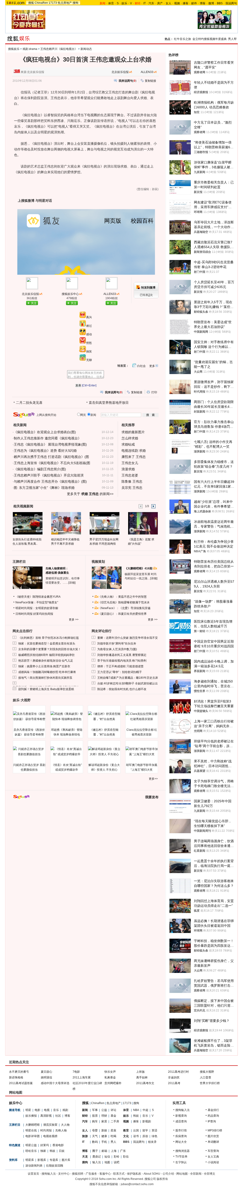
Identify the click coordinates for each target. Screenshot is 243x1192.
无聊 (89, 360)
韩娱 (52, 1151)
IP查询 (212, 1121)
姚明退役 (46, 1077)
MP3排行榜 (215, 1130)
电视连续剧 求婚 (134, 450)
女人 (168, 3)
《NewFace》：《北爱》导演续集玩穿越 (124, 608)
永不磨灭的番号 (19, 1071)
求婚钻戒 (128, 444)
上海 (114, 1151)
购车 (95, 1121)
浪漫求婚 (128, 469)
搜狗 (75, 3)
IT (144, 3)
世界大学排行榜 (210, 1083)
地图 (107, 1162)
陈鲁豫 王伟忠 (132, 481)
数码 (95, 1142)
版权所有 (162, 1179)
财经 (85, 1115)
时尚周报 (46, 1130)
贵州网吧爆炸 (113, 1083)
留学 (145, 1130)
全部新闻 (195, 1173)
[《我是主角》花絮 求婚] (143, 523)
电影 (37, 1110)
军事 (95, 1110)
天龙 (85, 1156)
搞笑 (89, 351)
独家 (43, 1151)
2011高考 (174, 1083)
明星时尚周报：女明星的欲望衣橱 (36, 608)
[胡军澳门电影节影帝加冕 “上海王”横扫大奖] (142, 751)
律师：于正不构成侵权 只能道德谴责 (120, 666)
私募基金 (110, 1077)
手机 (104, 1142)
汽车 (151, 3)
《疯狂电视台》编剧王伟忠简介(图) (40, 469)
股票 (95, 1115)
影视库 (41, 1160)
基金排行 (213, 1110)
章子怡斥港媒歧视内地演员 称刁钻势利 (121, 660)
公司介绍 (168, 1173)
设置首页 (33, 1173)
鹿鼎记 (96, 1156)
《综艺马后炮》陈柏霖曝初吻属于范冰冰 (124, 602)
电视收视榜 (50, 1136)
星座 (113, 1130)
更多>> (153, 778)
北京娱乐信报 (120, 72)
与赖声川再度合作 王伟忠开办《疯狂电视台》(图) (50, 481)
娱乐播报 (31, 1115)
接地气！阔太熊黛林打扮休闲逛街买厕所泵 (45, 677)
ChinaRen (41, 3)
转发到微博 (148, 287)
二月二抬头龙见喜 (29, 402)
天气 (95, 1136)
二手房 (115, 1121)
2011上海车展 (82, 1077)
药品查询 (213, 1115)
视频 (177, 3)
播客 (185, 3)
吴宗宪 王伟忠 (132, 488)
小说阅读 (213, 1162)
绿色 (154, 1136)
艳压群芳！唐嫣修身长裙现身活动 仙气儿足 (45, 660)
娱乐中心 (15, 1103)
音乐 (56, 1110)
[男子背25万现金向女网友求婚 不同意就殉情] (104, 523)
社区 (58, 1115)
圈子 (95, 1151)
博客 (203, 3)
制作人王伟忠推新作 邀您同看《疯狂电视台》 (47, 438)
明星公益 (31, 1145)
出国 (136, 1130)
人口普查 (205, 1077)
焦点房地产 (65, 3)
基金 (113, 1115)
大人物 (65, 1124)
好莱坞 (44, 1145)
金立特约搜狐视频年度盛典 (209, 39)
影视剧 (146, 1121)
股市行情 (181, 1130)
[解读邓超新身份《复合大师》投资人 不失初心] (104, 751)
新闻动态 (86, 49)
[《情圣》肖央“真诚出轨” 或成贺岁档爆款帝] (67, 751)
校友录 (152, 1142)
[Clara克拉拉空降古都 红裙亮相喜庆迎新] (142, 716)
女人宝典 (213, 1156)
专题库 (54, 1160)
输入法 (96, 1162)
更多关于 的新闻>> (90, 494)
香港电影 (58, 1145)
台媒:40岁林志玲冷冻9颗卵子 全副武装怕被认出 (127, 683)
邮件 (194, 3)
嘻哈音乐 (31, 1151)
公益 (104, 1110)
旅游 (85, 1136)
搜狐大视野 (207, 1071)
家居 (104, 1121)
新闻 (85, 1110)
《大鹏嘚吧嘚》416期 (139, 568)
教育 (126, 1130)
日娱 (62, 1151)
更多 (152, 366)
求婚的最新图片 (133, 432)
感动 (89, 334)
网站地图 (182, 1173)
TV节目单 (181, 1156)
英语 (154, 1130)
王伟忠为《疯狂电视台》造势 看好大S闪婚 (45, 450)
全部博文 (209, 1173)
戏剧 (65, 1110)
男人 (113, 1142)
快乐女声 (110, 1071)
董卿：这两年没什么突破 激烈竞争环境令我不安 (127, 637)
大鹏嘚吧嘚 (32, 1124)
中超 (145, 1110)
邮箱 (104, 1151)
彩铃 (116, 1156)
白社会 (141, 366)
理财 (104, 1115)
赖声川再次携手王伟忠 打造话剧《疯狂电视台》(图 (51, 457)
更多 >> (74, 619)
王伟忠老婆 (130, 475)
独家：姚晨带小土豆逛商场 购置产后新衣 (44, 666)
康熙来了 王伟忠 (134, 457)
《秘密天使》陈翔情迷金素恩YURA (38, 596)
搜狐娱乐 (13, 49)
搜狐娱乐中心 (70, 294)
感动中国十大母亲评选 (55, 1083)
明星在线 (31, 1130)
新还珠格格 (16, 1077)
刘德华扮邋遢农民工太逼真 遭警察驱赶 (121, 655)
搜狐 (31, 3)
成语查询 (181, 1121)
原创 (145, 1136)
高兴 (89, 317)
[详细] (71, 582)
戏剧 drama (30, 49)
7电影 (76, 1071)
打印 (154, 392)
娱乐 (124, 3)
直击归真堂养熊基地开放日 (109, 402)
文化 (126, 1136)
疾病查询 (181, 1136)
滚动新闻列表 (33, 1165)
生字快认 (181, 1162)
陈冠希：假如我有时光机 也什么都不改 (121, 689)
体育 (111, 3)
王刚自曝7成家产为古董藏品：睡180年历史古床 (127, 677)
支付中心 (64, 1173)
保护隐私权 (134, 1173)
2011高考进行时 (178, 1071)
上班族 (140, 1071)
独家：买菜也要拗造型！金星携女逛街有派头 (46, 643)
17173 (53, 3)
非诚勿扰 (173, 1077)
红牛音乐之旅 (182, 39)
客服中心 (105, 1173)
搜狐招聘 (77, 1173)
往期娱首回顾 (54, 1165)
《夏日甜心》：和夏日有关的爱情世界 (122, 613)
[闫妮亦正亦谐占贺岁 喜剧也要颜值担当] (29, 751)
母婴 (95, 1130)
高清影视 (46, 1115)
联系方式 (119, 1173)
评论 (113, 1110)
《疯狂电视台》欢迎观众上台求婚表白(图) (45, 432)
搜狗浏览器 (182, 1151)
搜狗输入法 (182, 1110)
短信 (107, 1156)
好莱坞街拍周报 (43, 613)
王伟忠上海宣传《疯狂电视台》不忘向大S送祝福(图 (52, 463)
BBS (220, 3)
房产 (160, 3)
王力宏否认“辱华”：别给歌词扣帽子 (119, 672)
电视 (47, 1110)
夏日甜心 (46, 1071)
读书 (136, 1136)
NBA (136, 1110)
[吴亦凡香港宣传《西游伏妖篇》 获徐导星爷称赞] (29, 716)
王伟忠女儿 (130, 463)
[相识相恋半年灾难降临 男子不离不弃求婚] (66, 523)
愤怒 (89, 343)
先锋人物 (61, 1130)
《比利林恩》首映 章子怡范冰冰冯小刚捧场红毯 (48, 637)
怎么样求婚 (130, 438)
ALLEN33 (147, 72)
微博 (211, 3)
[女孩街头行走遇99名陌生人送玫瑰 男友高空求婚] (27, 523)
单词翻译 (213, 1142)
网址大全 (181, 1142)
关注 (34, 303)
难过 (89, 325)
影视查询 (181, 1115)
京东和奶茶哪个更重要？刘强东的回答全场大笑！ (49, 649)
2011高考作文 (145, 1083)
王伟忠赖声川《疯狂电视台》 (58, 49)
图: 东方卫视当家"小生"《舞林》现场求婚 (44, 488)
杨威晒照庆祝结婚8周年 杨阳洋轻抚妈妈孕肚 (46, 655)
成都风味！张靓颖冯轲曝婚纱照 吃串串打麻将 (47, 672)
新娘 (104, 1130)
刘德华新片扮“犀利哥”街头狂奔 (116, 643)
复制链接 (150, 80)
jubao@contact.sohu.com (137, 1184)
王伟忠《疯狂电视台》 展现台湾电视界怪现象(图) (50, 444)
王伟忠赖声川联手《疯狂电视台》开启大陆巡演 (49, 475)
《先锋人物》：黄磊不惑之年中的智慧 (122, 596)
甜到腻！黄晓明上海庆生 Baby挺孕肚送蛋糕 (46, 689)
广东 (123, 1151)
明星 (28, 1110)
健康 (104, 1136)
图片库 (66, 1160)
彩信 (126, 1156)
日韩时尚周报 (24, 613)
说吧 (116, 1162)
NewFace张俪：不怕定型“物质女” (36, 602)
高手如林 (142, 1077)
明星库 (29, 1160)
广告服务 (91, 1173)
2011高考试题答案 (21, 1083)
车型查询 (213, 1151)
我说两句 (231, 3)
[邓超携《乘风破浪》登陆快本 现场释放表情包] (67, 716)
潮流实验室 (50, 1124)
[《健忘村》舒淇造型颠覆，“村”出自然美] (104, 716)
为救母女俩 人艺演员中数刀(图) (117, 649)
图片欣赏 (213, 1136)
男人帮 (232, 39)
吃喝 (113, 1136)
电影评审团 (32, 1136)
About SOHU (152, 1173)
